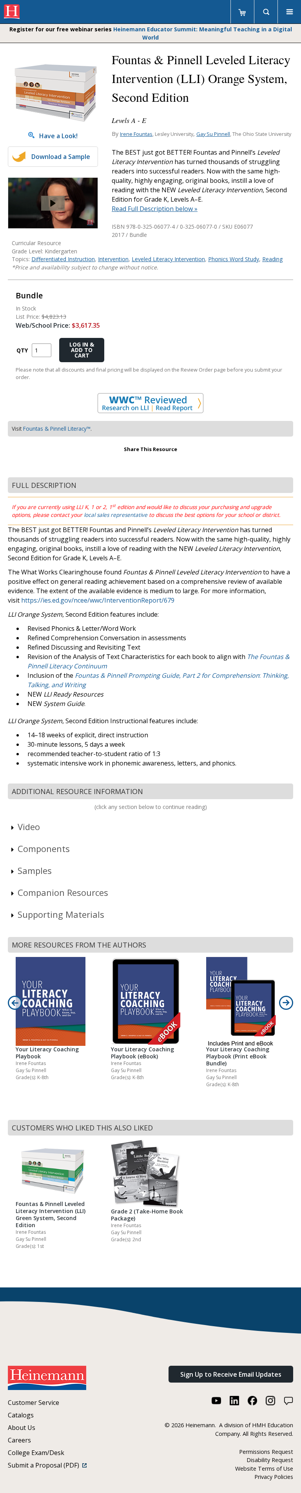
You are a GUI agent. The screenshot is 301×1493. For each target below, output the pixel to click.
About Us (21, 1427)
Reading (272, 259)
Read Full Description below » (155, 208)
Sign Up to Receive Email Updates (230, 1374)
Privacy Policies (273, 1476)
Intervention (113, 259)
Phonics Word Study (233, 259)
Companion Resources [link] (63, 892)
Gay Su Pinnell (213, 133)
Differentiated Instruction (63, 259)
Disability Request (270, 1460)
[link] (53, 203)
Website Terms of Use (264, 1468)
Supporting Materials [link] (61, 914)
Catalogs (21, 1415)
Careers (19, 1440)
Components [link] (44, 848)
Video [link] (29, 826)
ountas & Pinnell (103, 675)
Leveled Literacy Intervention (168, 259)
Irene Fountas (136, 133)
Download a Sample (60, 156)
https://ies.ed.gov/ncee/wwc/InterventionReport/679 (97, 600)
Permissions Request (266, 1451)
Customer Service (33, 1402)
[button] (53, 203)
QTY (22, 350)
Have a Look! (56, 136)
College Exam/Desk (36, 1452)
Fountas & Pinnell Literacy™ (57, 428)
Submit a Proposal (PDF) (45, 1465)
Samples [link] (35, 870)
